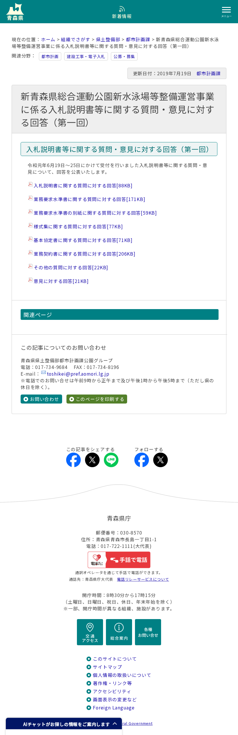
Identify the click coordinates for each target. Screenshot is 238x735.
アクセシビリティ (112, 691)
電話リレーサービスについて (143, 579)
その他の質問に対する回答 (71, 267)
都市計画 (50, 56)
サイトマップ (107, 667)
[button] (64, 723)
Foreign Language (114, 707)
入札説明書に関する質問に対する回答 (83, 185)
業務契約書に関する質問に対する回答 (85, 253)
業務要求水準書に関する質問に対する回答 (89, 199)
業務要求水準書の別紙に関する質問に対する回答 (95, 212)
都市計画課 (138, 39)
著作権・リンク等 (112, 683)
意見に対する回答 (61, 281)
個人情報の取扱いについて (122, 675)
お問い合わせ (44, 399)
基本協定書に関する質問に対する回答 (83, 240)
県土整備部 (108, 39)
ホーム (48, 39)
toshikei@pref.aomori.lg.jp (78, 373)
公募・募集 (124, 56)
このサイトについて (115, 658)
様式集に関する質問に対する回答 (78, 226)
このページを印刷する (100, 399)
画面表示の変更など (115, 699)
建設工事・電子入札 (86, 56)
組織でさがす (75, 39)
